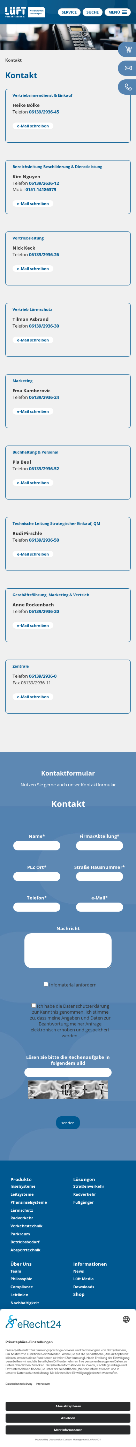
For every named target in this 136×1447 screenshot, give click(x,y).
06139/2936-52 (44, 468)
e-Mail (99, 898)
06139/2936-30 (44, 326)
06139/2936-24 (44, 397)
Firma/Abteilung (99, 836)
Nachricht (68, 928)
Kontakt (13, 60)
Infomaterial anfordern (72, 985)
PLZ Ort (36, 867)
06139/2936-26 (44, 254)
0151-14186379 (40, 189)
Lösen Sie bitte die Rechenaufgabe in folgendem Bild (68, 1060)
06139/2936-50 (44, 540)
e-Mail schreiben (33, 125)
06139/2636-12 (44, 183)
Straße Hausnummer (99, 867)
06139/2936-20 (44, 611)
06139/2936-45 (44, 112)
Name (37, 836)
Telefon (37, 898)
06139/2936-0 (42, 676)
